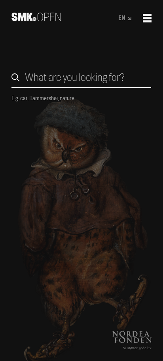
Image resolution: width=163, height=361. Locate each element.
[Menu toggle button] (147, 18)
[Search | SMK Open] (36, 19)
